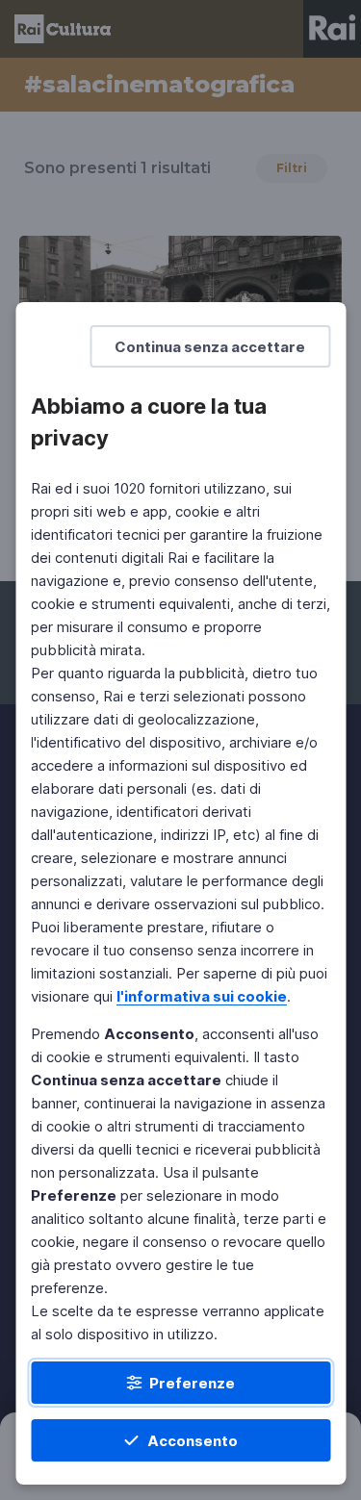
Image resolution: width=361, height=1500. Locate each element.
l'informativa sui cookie (201, 996)
